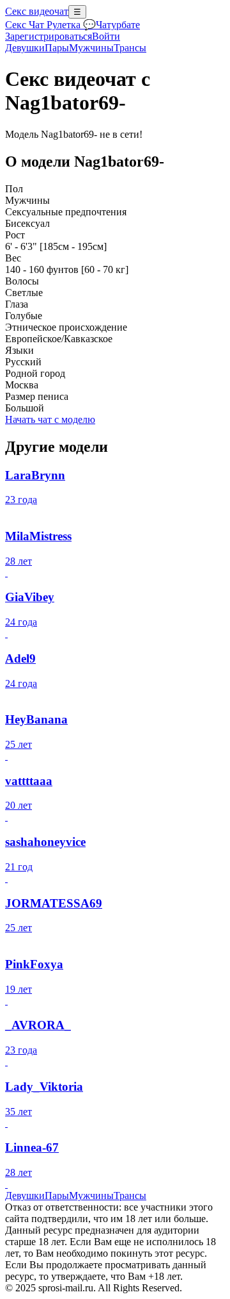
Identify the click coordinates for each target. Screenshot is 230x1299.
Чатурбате (118, 24)
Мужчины (91, 47)
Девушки (25, 47)
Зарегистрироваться (48, 36)
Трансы (130, 47)
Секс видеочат (36, 11)
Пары (57, 47)
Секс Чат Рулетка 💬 (50, 24)
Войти (106, 36)
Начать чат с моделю (50, 419)
